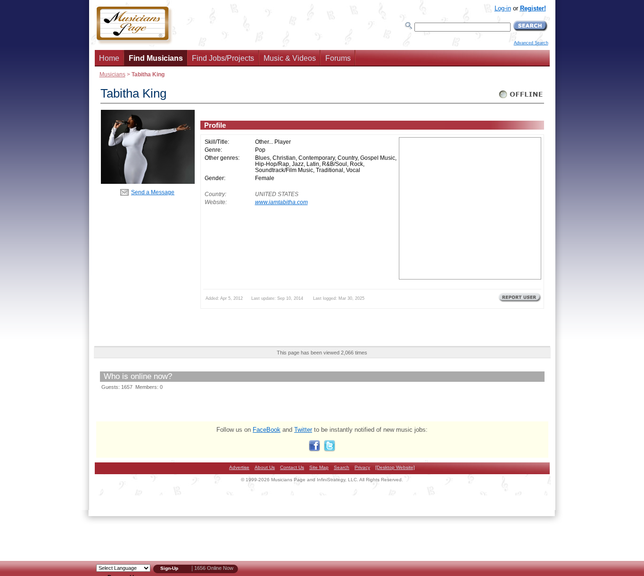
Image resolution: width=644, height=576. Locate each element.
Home (109, 58)
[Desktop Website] (395, 467)
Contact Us (292, 467)
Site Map (319, 467)
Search (341, 467)
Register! (533, 8)
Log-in (503, 8)
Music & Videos (290, 58)
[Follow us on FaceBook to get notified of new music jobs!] (314, 449)
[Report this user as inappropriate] (519, 301)
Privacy (362, 467)
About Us (265, 467)
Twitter (303, 429)
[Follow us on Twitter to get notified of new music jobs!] (329, 449)
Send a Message (152, 192)
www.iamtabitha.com (281, 202)
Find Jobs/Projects (223, 58)
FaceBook (267, 429)
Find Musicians (156, 58)
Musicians (112, 74)
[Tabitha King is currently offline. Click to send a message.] (521, 98)
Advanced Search (531, 43)
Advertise (239, 467)
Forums (338, 58)
